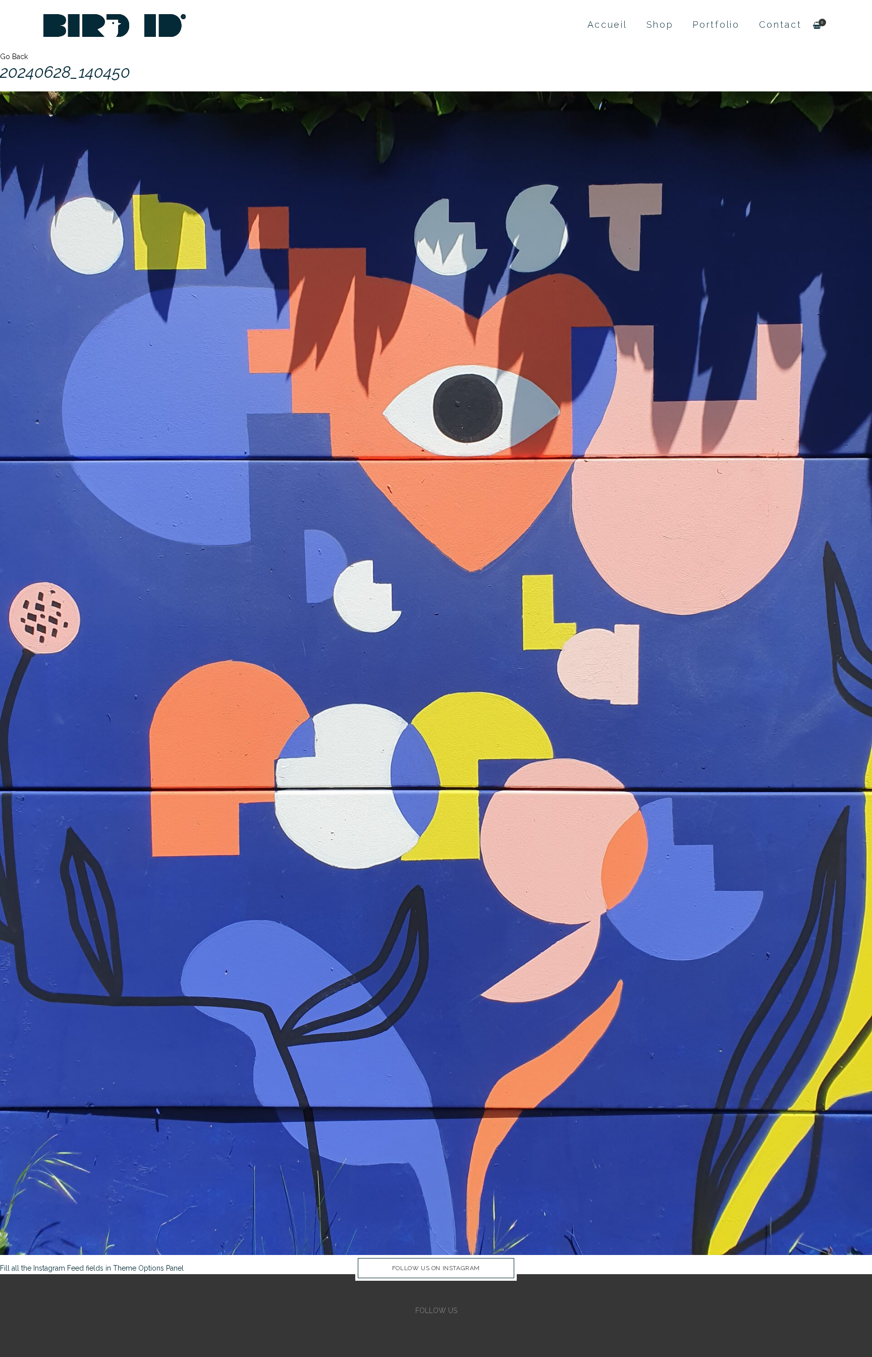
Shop (660, 24)
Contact (780, 24)
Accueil (607, 24)
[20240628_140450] (436, 673)
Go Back (14, 57)
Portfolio (715, 24)
